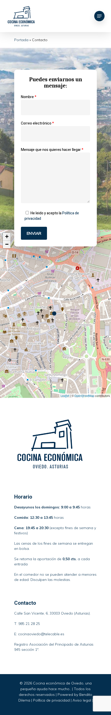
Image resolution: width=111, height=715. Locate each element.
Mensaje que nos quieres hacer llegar (52, 149)
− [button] (7, 244)
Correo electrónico (37, 123)
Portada (21, 40)
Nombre (28, 97)
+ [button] (7, 236)
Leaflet (65, 395)
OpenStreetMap (84, 395)
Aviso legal (82, 700)
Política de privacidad (51, 700)
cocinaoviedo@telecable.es (41, 634)
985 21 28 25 (29, 623)
